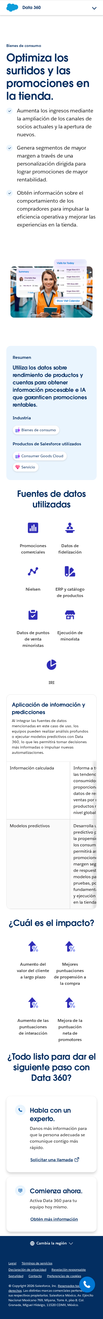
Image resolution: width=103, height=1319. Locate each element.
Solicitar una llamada (51, 1160)
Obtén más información (54, 1219)
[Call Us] (87, 1284)
